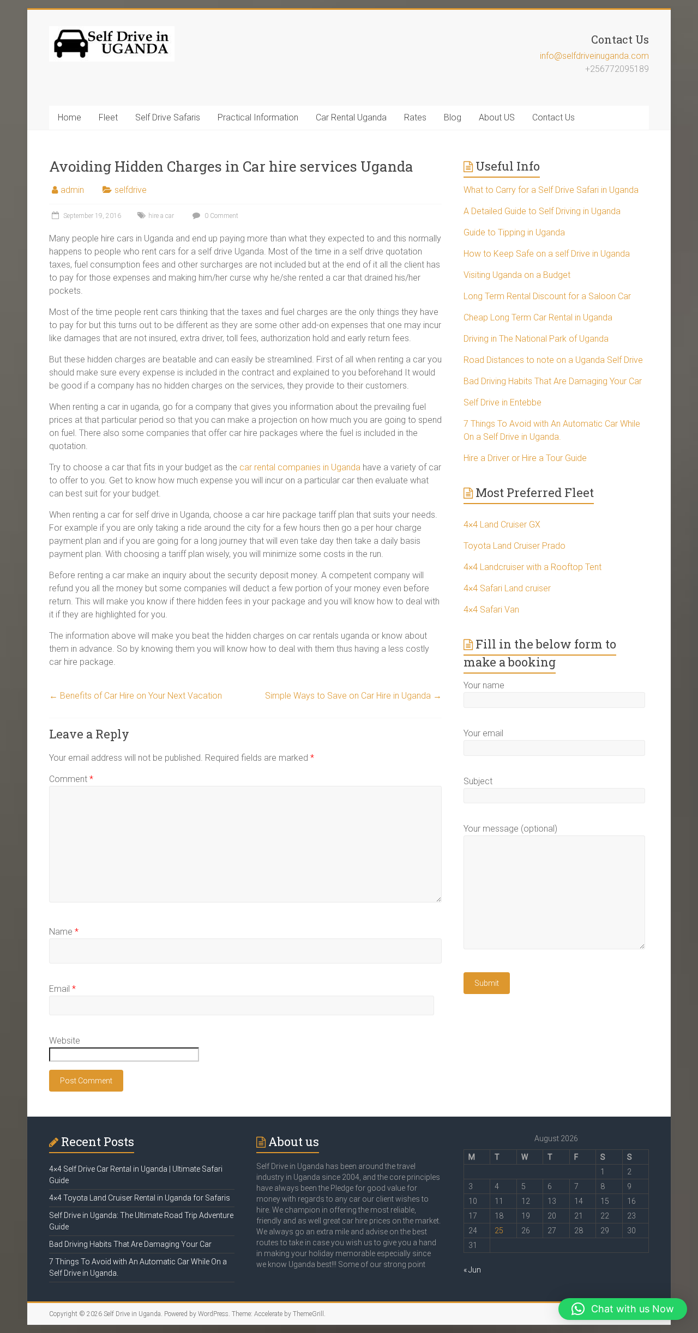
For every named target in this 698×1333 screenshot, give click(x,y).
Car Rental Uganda (351, 117)
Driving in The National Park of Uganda (536, 339)
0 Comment (220, 216)
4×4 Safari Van (491, 609)
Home (69, 117)
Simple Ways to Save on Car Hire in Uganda (353, 695)
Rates (415, 117)
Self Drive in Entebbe (502, 402)
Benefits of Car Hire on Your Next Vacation (135, 695)
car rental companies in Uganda (298, 467)
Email (62, 989)
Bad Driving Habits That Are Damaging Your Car (553, 381)
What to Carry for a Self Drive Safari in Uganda (551, 190)
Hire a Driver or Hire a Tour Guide (525, 458)
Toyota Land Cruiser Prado (514, 546)
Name (64, 931)
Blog (452, 117)
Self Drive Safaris (167, 117)
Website (64, 1040)
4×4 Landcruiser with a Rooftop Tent (532, 567)
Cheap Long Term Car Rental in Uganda (538, 317)
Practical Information (258, 117)
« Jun (472, 1269)
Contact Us (553, 117)
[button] (622, 1309)
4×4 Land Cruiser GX (502, 524)
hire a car (161, 216)
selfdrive (131, 190)
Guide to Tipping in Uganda (514, 232)
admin (72, 190)
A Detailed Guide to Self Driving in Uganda (542, 211)
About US (497, 117)
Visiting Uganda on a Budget (517, 275)
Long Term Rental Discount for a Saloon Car (547, 296)
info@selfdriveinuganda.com (594, 56)
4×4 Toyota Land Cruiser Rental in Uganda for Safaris (139, 1197)
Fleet (108, 117)
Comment (71, 779)
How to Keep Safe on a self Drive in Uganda (547, 254)
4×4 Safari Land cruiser (507, 588)
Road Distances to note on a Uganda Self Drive (553, 360)
